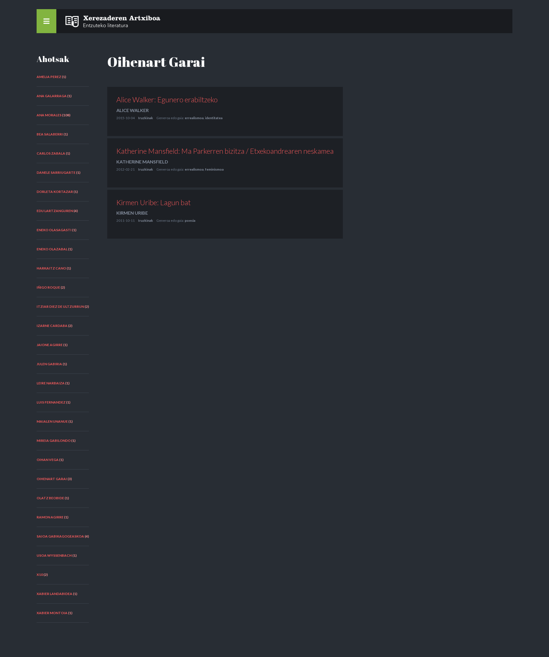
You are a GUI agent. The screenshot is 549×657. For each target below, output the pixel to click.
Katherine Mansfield (142, 161)
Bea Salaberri (50, 134)
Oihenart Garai (52, 479)
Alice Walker (132, 110)
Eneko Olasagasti (54, 230)
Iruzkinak (145, 118)
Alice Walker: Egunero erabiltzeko (167, 99)
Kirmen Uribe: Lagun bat (153, 202)
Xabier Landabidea (54, 594)
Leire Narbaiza (51, 383)
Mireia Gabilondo (54, 440)
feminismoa (214, 169)
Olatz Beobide (50, 498)
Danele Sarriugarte (56, 172)
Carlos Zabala (51, 153)
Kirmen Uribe (132, 212)
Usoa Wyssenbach (54, 555)
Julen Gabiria (49, 364)
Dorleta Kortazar (55, 191)
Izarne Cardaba (52, 325)
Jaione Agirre (50, 345)
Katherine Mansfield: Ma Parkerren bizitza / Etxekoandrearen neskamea (225, 151)
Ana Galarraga (52, 96)
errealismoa (194, 118)
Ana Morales (49, 115)
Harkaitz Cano (51, 268)
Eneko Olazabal (52, 249)
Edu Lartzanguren (55, 211)
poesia (190, 220)
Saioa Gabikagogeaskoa (60, 536)
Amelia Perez (49, 77)
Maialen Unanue (52, 421)
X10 (40, 574)
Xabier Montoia (52, 613)
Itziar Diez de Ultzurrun (60, 306)
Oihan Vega (48, 460)
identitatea (213, 118)
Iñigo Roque (48, 287)
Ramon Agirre (50, 517)
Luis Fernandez (51, 402)
